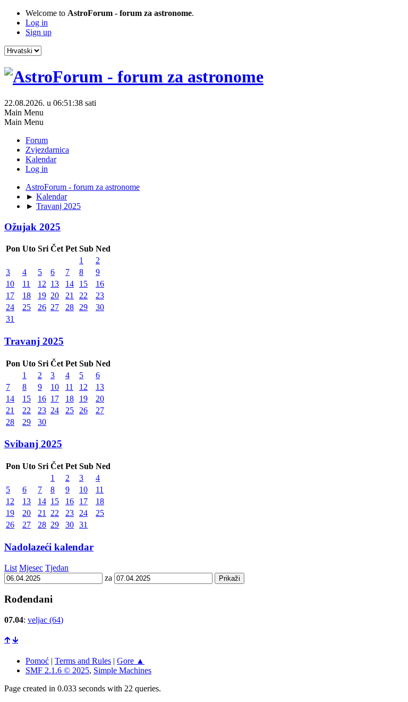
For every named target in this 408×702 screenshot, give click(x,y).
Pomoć (37, 660)
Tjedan (57, 567)
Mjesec (31, 567)
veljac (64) (45, 619)
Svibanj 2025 (33, 443)
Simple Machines (122, 670)
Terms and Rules (83, 660)
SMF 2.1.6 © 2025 (57, 670)
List (10, 567)
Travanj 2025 (34, 341)
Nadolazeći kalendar (49, 547)
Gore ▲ (130, 660)
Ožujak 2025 (32, 226)
